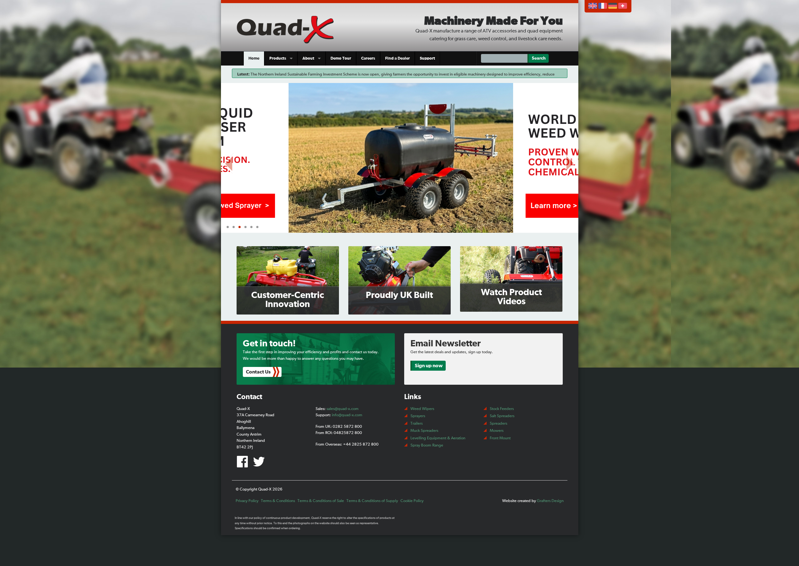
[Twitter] (259, 464)
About (308, 58)
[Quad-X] (288, 28)
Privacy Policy (247, 501)
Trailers (416, 424)
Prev (229, 161)
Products (277, 58)
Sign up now (429, 365)
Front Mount (500, 438)
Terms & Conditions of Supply (372, 501)
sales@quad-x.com (342, 409)
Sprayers (417, 416)
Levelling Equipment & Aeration (437, 438)
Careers (368, 58)
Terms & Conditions (278, 501)
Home (253, 58)
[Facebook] (244, 464)
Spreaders (498, 424)
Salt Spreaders (502, 416)
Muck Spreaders (424, 431)
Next (570, 161)
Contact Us (258, 371)
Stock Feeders (502, 409)
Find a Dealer (397, 58)
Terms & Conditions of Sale (320, 501)
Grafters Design (550, 501)
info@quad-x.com (347, 415)
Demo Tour (341, 58)
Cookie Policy (412, 501)
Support (427, 58)
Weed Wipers (422, 409)
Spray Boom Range (426, 445)
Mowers (496, 431)
